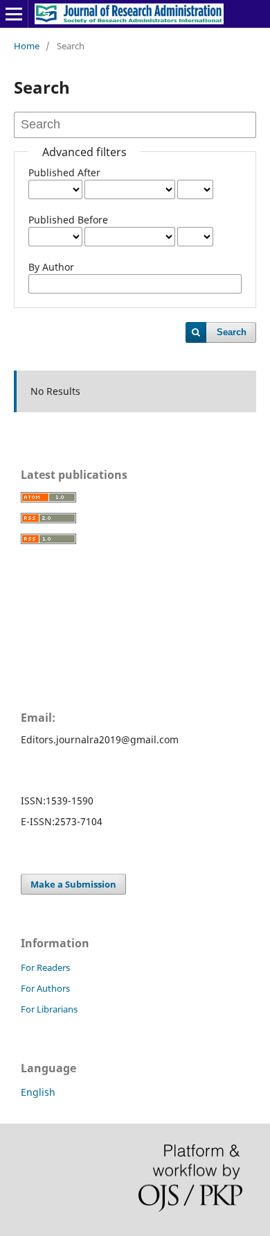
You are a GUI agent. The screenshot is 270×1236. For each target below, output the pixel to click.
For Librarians (49, 1009)
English (38, 1092)
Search (231, 332)
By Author (51, 266)
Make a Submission (73, 884)
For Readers (45, 967)
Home (26, 46)
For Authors (45, 988)
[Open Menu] (14, 14)
